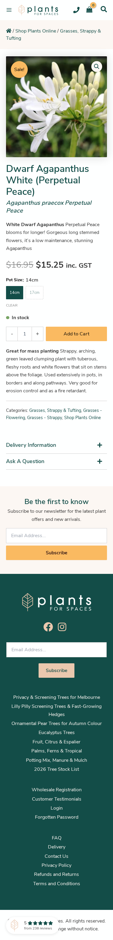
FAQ (56, 838)
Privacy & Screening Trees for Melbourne (56, 697)
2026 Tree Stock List (56, 769)
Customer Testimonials (56, 799)
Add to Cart (76, 334)
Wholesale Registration (57, 789)
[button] (104, 9)
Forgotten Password (56, 817)
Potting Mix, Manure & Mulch (56, 760)
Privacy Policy (56, 865)
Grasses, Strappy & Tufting (55, 410)
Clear (11, 305)
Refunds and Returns (56, 874)
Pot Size (14, 280)
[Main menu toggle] (9, 10)
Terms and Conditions (56, 883)
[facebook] (49, 627)
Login (57, 808)
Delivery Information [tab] (31, 445)
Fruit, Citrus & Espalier (56, 742)
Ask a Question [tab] (25, 461)
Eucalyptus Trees (57, 732)
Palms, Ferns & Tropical (56, 751)
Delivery (56, 847)
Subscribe (56, 552)
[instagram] (63, 627)
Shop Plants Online (35, 31)
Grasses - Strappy (44, 418)
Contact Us (56, 856)
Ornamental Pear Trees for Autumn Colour (56, 723)
